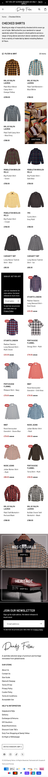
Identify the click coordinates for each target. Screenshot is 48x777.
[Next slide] (45, 2)
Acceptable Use (8, 700)
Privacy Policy (8, 311)
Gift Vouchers (7, 722)
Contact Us (6, 674)
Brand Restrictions (9, 726)
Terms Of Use (7, 685)
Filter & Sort (11, 54)
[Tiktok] (16, 754)
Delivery (5, 715)
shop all (24, 555)
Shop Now (35, 139)
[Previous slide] (2, 2)
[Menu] (3, 9)
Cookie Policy (7, 692)
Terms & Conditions (9, 696)
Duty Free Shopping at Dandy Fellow (15, 733)
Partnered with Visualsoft (37, 760)
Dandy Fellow (11, 760)
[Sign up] (18, 301)
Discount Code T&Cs (10, 730)
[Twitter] (22, 754)
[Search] (39, 9)
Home (4, 17)
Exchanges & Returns (10, 718)
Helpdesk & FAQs (8, 711)
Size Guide (6, 677)
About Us (5, 670)
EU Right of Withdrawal (10, 737)
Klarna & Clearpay (8, 681)
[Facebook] (4, 754)
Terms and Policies (8, 764)
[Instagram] (10, 754)
